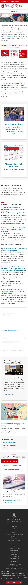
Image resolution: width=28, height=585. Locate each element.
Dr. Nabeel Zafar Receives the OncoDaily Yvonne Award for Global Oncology (12, 209)
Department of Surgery (13, 5)
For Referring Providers (14, 540)
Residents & (8, 442)
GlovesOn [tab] (6, 465)
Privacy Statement (14, 558)
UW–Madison (10, 1)
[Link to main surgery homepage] (14, 522)
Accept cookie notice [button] (14, 582)
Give (14, 546)
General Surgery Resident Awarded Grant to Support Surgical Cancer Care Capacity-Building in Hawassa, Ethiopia (13, 268)
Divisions (14, 532)
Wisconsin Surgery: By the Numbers (14, 165)
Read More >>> (8, 394)
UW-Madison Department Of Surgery (11, 350)
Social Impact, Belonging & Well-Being (13, 425)
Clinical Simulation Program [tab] (11, 469)
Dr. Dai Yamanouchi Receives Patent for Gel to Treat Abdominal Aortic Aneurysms (13, 229)
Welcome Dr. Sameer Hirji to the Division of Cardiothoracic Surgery (14, 249)
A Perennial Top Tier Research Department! (14, 46)
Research (14, 530)
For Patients (14, 538)
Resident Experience (14, 124)
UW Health (14, 554)
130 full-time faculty (7, 36)
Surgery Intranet (14, 550)
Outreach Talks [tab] (17, 465)
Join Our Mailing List (14, 556)
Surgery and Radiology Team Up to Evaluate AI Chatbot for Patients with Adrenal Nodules (13, 291)
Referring (8, 445)
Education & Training (14, 528)
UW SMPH (14, 552)
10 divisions (21, 36)
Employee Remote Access (14, 548)
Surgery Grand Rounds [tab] (10, 461)
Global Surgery (14, 536)
